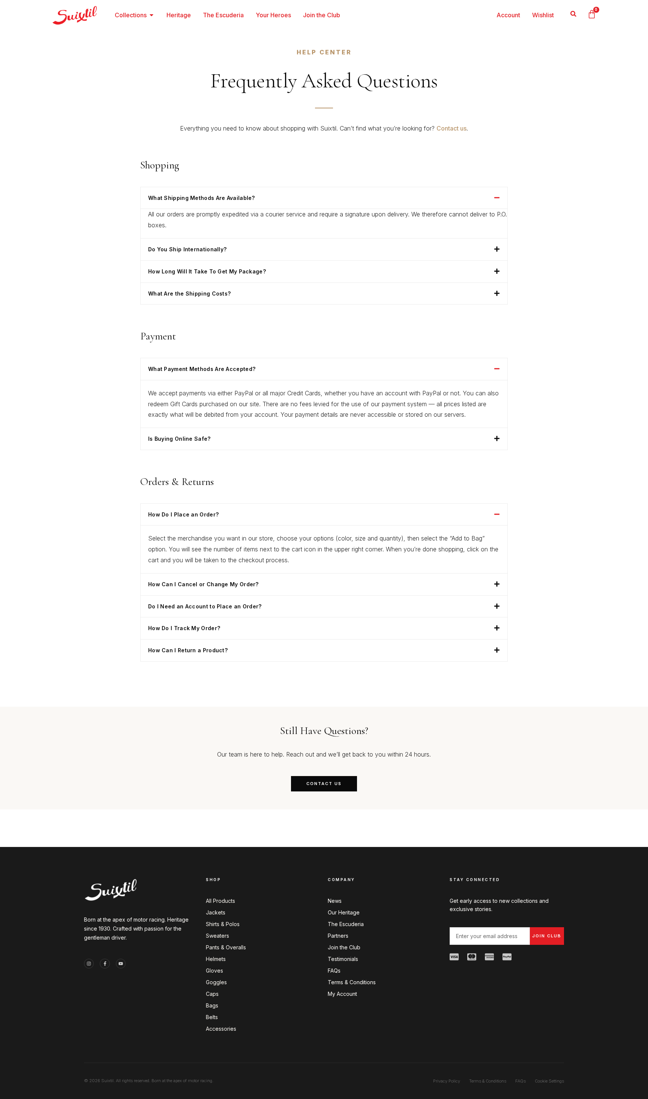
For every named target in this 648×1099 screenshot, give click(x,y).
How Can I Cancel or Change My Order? (203, 584)
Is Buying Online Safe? (179, 438)
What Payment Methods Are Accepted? (201, 369)
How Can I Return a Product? (188, 650)
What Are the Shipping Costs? (189, 293)
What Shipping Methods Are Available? (201, 198)
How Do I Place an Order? (183, 514)
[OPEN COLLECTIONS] (151, 15)
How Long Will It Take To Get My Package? (207, 271)
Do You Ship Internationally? (187, 249)
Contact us (451, 128)
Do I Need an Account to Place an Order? (205, 606)
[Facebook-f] (105, 963)
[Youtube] (121, 963)
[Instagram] (89, 963)
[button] (573, 14)
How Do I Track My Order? (184, 628)
